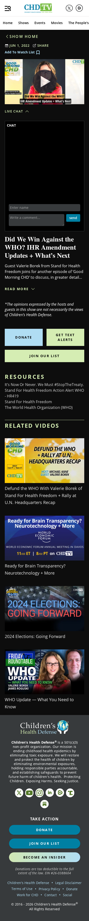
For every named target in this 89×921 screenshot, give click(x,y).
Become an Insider (44, 857)
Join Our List (44, 356)
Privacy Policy (49, 889)
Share (43, 45)
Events (39, 23)
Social (67, 895)
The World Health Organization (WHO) (39, 407)
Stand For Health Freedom (28, 401)
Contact (50, 895)
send (73, 218)
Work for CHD (27, 895)
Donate (23, 337)
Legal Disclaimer (68, 882)
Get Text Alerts (65, 337)
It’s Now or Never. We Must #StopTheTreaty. (44, 384)
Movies (57, 23)
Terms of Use (22, 888)
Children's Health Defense (28, 882)
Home (8, 23)
